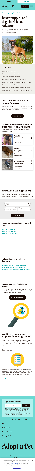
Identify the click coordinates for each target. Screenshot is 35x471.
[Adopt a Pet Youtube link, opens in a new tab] (19, 419)
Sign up (25, 6)
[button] (31, 135)
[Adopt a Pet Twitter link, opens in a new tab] (12, 419)
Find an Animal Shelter (17, 297)
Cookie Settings (17, 468)
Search (17, 215)
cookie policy (14, 463)
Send (25, 405)
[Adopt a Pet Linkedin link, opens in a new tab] (26, 419)
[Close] (32, 460)
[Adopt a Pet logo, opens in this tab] (17, 448)
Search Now (17, 116)
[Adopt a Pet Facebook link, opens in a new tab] (9, 419)
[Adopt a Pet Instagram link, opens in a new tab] (23, 419)
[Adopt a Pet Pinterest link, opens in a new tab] (16, 419)
